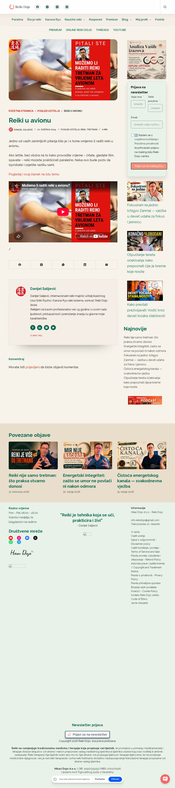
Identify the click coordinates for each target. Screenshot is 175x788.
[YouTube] (57, 7)
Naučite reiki (73, 19)
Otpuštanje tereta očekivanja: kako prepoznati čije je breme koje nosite (142, 382)
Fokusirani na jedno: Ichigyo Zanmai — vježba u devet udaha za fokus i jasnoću (144, 360)
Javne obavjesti (139, 603)
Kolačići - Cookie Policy (144, 591)
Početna (17, 19)
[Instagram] (47, 7)
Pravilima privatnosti (146, 143)
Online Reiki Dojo (79, 30)
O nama (135, 532)
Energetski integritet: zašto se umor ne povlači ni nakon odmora (87, 481)
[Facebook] (37, 7)
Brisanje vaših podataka (144, 587)
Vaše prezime (153, 99)
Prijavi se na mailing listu (149, 166)
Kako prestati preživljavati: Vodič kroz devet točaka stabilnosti (146, 310)
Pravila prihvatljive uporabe (145, 583)
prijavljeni (33, 367)
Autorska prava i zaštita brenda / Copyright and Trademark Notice (148, 567)
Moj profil (142, 19)
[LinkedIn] (85, 264)
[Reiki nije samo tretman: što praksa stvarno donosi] (33, 455)
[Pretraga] (165, 7)
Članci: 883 (36, 335)
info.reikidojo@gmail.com (145, 520)
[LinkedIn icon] (39, 327)
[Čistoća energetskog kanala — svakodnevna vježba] (141, 455)
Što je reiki (34, 19)
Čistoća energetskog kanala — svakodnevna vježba (139, 481)
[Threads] (67, 7)
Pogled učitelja (70, 129)
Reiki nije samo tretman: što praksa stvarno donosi (33, 481)
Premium (112, 19)
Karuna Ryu (53, 19)
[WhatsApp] (63, 264)
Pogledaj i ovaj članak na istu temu (34, 174)
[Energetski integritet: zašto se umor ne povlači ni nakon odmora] (87, 455)
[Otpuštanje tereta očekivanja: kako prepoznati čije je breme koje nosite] (145, 241)
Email (134, 117)
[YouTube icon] (53, 327)
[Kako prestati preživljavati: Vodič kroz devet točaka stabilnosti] (145, 291)
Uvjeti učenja (138, 535)
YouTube (119, 30)
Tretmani (92, 129)
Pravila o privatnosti (141, 575)
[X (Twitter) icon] (46, 327)
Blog (125, 19)
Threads (102, 30)
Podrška (160, 19)
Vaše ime (136, 96)
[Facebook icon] (32, 327)
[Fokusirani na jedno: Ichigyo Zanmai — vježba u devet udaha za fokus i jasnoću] (145, 191)
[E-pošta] (106, 264)
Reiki (83, 129)
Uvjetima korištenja (145, 139)
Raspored (95, 19)
